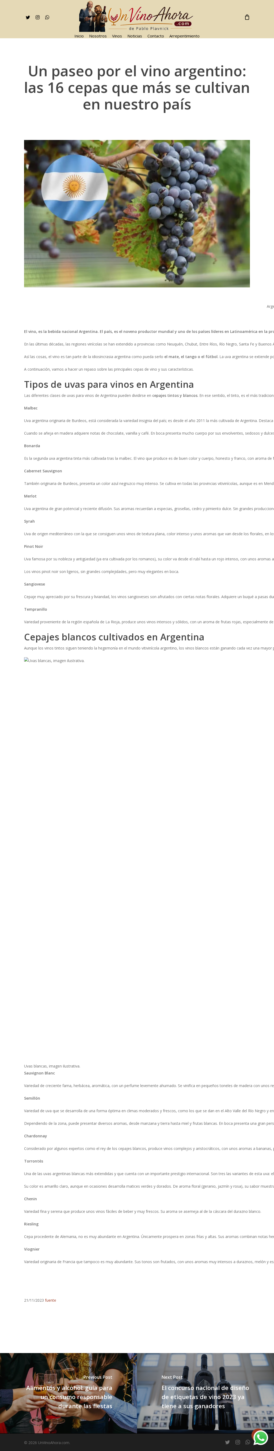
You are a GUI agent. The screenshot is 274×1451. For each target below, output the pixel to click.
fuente (50, 1300)
